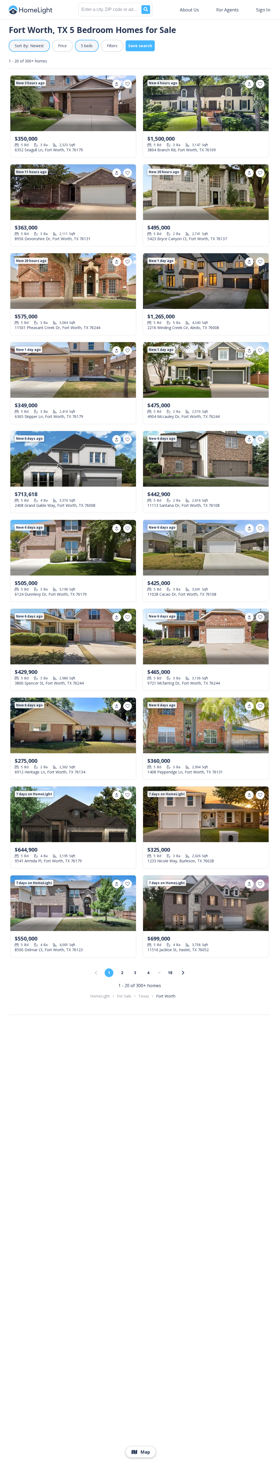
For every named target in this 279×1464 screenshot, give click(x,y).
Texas (143, 996)
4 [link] (148, 972)
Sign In (263, 10)
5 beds (87, 45)
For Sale (124, 996)
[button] (29, 46)
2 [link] (122, 972)
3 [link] (135, 972)
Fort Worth (165, 996)
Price (62, 45)
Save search (140, 45)
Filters (112, 45)
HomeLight (100, 996)
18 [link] (170, 972)
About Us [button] (189, 10)
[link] (183, 972)
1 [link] (109, 972)
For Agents (227, 10)
